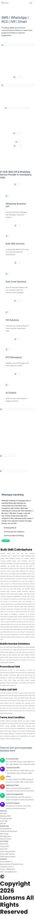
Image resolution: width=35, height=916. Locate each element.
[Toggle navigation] (31, 3)
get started (5, 541)
